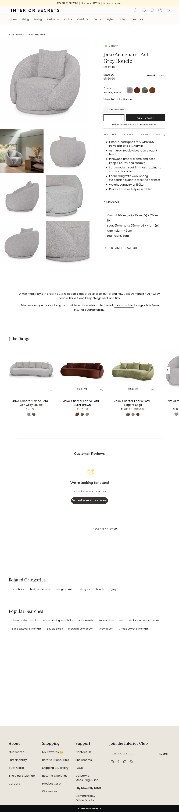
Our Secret (16, 752)
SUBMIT (164, 754)
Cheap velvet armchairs (133, 628)
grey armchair (124, 305)
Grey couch (106, 628)
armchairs (18, 589)
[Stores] (152, 10)
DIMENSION (111, 202)
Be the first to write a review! (89, 500)
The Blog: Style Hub (22, 776)
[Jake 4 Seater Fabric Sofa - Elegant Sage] (133, 370)
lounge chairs (64, 589)
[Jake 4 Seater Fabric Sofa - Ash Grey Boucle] (31, 370)
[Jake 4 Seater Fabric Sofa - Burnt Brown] (82, 370)
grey (113, 589)
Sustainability (18, 760)
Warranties (50, 791)
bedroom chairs (40, 589)
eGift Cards (16, 768)
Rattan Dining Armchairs (58, 620)
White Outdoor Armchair (144, 620)
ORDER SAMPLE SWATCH (120, 248)
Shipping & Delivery (55, 768)
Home (11, 34)
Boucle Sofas (55, 628)
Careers (14, 784)
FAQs (79, 768)
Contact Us (83, 752)
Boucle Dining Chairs (111, 620)
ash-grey (84, 589)
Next (166, 370)
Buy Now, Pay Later (88, 788)
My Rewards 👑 (52, 752)
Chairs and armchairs (25, 620)
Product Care (51, 784)
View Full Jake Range (117, 99)
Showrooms (84, 760)
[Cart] (168, 10)
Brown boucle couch (80, 628)
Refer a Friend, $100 (55, 760)
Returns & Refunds (54, 776)
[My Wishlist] (144, 10)
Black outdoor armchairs (26, 628)
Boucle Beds (85, 620)
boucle (100, 589)
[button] (89, 808)
